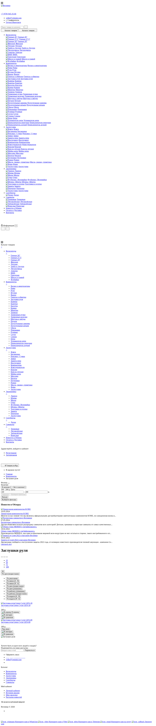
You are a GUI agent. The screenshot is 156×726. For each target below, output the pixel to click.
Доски (16, 195)
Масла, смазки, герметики (41, 162)
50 (7, 563)
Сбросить (5, 494)
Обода (16, 107)
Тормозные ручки (30, 94)
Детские (18, 46)
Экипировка (11, 678)
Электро (18, 52)
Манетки (19, 90)
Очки (15, 177)
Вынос (17, 74)
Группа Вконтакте (13, 22)
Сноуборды (10, 680)
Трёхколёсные (26, 204)
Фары (15, 164)
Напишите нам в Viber (58, 722)
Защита (17, 186)
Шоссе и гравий (28, 59)
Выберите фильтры (18, 494)
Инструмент (24, 140)
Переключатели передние (40, 123)
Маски (16, 175)
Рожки (16, 160)
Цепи (15, 118)
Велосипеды (11, 671)
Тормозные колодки (33, 96)
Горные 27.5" (24, 39)
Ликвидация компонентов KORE (15, 514)
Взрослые (20, 206)
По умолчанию (12, 578)
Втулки (17, 72)
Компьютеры (24, 142)
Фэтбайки (21, 61)
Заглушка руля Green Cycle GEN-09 (15, 622)
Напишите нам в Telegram (89, 722)
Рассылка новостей (14, 697)
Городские (21, 57)
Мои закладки (12, 695)
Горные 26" (22, 37)
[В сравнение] (7, 617)
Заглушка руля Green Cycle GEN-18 (15, 605)
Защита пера (24, 138)
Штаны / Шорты (29, 182)
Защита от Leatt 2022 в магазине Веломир (18, 540)
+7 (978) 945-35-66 (8, 14)
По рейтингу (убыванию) (16, 591)
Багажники (22, 131)
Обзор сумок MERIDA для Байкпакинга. (18, 531)
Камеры (18, 81)
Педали (18, 101)
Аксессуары (23, 166)
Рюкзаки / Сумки (30, 134)
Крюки (17, 87)
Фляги (16, 129)
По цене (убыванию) (14, 589)
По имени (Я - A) (13, 583)
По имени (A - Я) (13, 581)
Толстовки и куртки (33, 184)
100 (7, 567)
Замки (16, 136)
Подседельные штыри (36, 105)
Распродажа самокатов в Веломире (15, 522)
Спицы (17, 116)
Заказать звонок (14, 662)
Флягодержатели (29, 144)
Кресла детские (27, 149)
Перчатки (20, 188)
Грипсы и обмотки (31, 76)
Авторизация (11, 455)
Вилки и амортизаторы (37, 65)
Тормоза (18, 92)
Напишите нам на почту (121, 722)
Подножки (21, 158)
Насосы (18, 155)
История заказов (13, 693)
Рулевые (18, 112)
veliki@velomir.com (13, 18)
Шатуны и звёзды (30, 98)
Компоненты (11, 673)
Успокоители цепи (31, 120)
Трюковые (21, 199)
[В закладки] (7, 615)
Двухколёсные (26, 202)
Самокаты (10, 682)
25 (7, 560)
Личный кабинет (13, 691)
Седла (15, 114)
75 (7, 565)
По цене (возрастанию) (10, 574)
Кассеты (18, 85)
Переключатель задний (37, 125)
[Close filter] (9, 483)
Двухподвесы (25, 50)
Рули (14, 70)
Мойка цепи (24, 151)
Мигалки (19, 153)
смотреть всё (6, 544)
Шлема (17, 173)
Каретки (18, 83)
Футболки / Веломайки (37, 180)
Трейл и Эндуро (28, 48)
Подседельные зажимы (37, 103)
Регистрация (11, 453)
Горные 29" (22, 41)
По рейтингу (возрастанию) (17, 594)
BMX (15, 55)
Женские (19, 44)
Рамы (15, 68)
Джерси (18, 171)
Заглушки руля (26, 79)
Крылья (18, 147)
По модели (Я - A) (13, 599)
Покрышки (22, 109)
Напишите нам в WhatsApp (26, 722)
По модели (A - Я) (13, 596)
